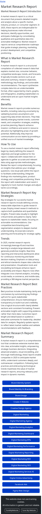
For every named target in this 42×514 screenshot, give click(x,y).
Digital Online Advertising (21, 478)
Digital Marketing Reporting (21, 452)
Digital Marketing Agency (21, 421)
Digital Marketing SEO (21, 465)
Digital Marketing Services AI (21, 471)
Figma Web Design (21, 490)
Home (2, 1)
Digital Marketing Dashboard (21, 433)
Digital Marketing (21, 414)
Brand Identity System (21, 383)
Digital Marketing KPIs (21, 440)
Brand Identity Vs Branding (21, 389)
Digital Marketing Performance (21, 446)
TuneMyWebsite (12, 510)
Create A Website (21, 402)
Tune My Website (29, 510)
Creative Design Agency (21, 408)
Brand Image (21, 395)
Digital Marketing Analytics (21, 427)
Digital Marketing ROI (21, 459)
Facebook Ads (21, 484)
